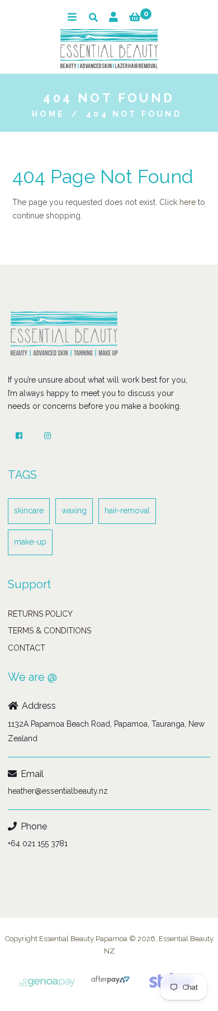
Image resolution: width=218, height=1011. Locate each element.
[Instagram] (47, 436)
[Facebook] (19, 436)
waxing (74, 510)
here (187, 202)
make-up (30, 541)
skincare (29, 510)
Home (48, 113)
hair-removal (127, 510)
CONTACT (26, 647)
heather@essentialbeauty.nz (58, 790)
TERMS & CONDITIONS (49, 630)
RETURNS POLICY (40, 613)
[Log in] (113, 17)
